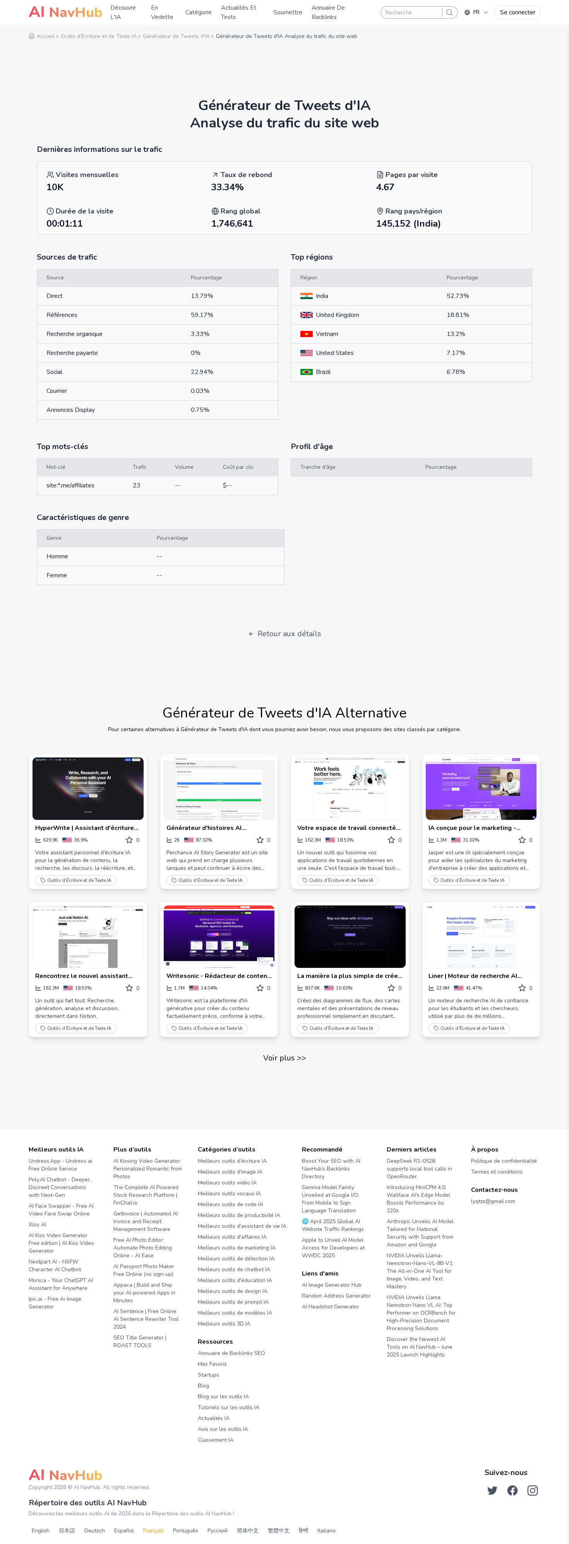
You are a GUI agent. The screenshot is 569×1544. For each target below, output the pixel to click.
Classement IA (215, 1440)
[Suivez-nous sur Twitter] (492, 1490)
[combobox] (476, 12)
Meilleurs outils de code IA (230, 1204)
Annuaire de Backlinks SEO (231, 1353)
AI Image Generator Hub (332, 1285)
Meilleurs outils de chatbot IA (234, 1269)
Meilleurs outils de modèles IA (235, 1313)
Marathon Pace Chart (311, 1321)
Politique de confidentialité (504, 1161)
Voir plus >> (284, 1058)
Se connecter (517, 12)
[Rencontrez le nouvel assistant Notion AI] (88, 936)
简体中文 (248, 1530)
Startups (208, 1375)
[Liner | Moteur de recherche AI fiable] (481, 936)
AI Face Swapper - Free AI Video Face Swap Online (61, 1209)
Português (185, 1530)
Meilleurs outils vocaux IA (229, 1193)
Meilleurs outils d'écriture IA (232, 1161)
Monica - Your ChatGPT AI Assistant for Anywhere (61, 1284)
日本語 (67, 1530)
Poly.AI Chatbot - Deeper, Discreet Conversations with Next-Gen (60, 1187)
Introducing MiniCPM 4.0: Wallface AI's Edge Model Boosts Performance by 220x (418, 1199)
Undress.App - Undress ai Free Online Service (60, 1164)
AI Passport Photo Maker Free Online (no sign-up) (143, 1270)
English (41, 1530)
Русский (217, 1530)
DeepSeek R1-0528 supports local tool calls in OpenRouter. (419, 1168)
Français (153, 1530)
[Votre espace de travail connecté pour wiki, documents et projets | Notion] (350, 788)
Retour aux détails (289, 633)
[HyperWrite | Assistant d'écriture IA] (88, 788)
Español (124, 1530)
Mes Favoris (212, 1364)
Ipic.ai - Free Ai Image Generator (55, 1302)
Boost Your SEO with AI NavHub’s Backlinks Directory (331, 1168)
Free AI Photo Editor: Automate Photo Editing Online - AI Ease (142, 1247)
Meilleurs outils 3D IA (224, 1323)
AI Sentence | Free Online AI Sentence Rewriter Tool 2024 (146, 1319)
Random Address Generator (336, 1296)
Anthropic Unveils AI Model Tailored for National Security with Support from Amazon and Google (420, 1233)
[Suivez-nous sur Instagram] (532, 1490)
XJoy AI (37, 1224)
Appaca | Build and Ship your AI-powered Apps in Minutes (144, 1292)
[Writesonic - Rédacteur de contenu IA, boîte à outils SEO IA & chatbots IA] (219, 936)
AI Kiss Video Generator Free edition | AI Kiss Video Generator (61, 1243)
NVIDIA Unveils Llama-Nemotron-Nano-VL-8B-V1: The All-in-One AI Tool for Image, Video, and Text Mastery (420, 1271)
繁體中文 (279, 1530)
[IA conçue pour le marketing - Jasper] (481, 788)
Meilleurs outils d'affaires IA (232, 1237)
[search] (449, 12)
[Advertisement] (284, 63)
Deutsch (94, 1530)
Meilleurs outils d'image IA (230, 1172)
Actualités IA (214, 1418)
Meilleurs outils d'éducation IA (235, 1280)
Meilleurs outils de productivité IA (239, 1215)
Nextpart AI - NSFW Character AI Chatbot (55, 1265)
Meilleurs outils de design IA (232, 1291)
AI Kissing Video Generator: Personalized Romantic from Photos (147, 1168)
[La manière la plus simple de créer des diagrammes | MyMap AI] (350, 936)
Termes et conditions (497, 1172)
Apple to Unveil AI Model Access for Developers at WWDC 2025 (333, 1247)
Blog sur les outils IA (223, 1396)
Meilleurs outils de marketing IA (237, 1247)
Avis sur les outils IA (223, 1429)
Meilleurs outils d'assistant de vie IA (242, 1226)
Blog (203, 1385)
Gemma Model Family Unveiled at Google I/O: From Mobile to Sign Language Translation (330, 1199)
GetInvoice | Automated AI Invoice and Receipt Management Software (145, 1221)
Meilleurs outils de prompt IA (233, 1302)
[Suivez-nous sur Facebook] (512, 1490)
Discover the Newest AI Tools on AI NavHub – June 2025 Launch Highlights (419, 1347)
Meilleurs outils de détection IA (236, 1258)
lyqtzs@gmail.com (493, 1201)
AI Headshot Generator (330, 1306)
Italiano (326, 1530)
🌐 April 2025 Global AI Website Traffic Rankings (333, 1225)
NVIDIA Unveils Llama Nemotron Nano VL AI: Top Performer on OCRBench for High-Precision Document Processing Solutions (421, 1313)
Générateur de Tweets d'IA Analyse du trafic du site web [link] (286, 36)
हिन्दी (303, 1530)
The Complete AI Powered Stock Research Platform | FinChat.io (145, 1195)
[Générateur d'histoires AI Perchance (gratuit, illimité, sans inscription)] (219, 788)
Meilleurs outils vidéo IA (227, 1182)
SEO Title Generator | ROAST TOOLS (139, 1341)
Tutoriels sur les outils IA (228, 1407)
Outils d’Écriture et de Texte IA (79, 880)
